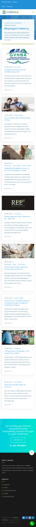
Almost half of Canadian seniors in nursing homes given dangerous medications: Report (17, 303)
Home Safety (16, 166)
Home (3, 7)
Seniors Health (18, 115)
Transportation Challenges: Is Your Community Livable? (17, 352)
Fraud (14, 264)
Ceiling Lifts (7, 485)
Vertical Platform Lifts (10, 491)
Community (17, 67)
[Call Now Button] (32, 523)
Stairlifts (6, 493)
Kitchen (6, 488)
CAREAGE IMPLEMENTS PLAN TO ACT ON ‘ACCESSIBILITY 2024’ (16, 169)
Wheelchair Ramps (9, 496)
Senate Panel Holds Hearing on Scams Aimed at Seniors (16, 268)
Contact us (10, 7)
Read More (7, 89)
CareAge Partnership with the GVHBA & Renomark (15, 71)
